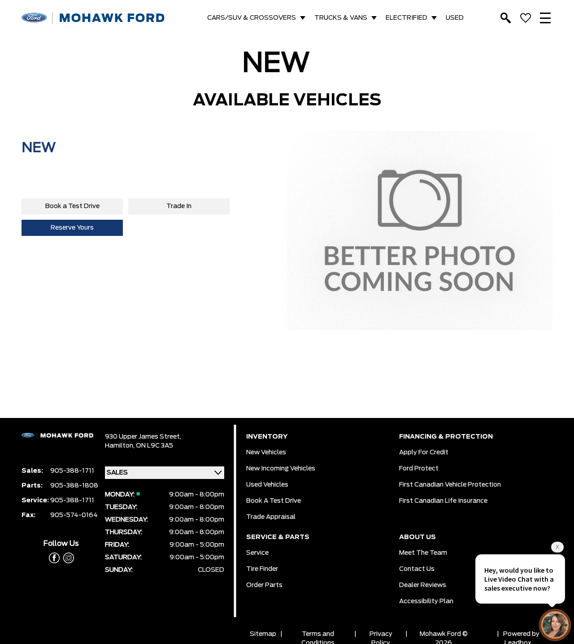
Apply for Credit (423, 452)
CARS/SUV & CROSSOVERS (251, 18)
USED (455, 18)
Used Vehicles (267, 485)
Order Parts (264, 585)
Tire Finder (262, 569)
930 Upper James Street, (143, 437)
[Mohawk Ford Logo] (93, 18)
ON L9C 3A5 (154, 446)
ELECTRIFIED (406, 18)
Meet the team (423, 553)
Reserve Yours (72, 228)
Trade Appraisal (271, 517)
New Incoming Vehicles (280, 469)
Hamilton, (120, 446)
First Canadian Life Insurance (443, 501)
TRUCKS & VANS (340, 18)
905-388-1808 (74, 486)
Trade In (178, 206)
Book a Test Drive (72, 206)
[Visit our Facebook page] (54, 558)
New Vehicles (266, 452)
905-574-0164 (74, 515)
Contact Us (417, 569)
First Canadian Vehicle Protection (450, 485)
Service (257, 553)
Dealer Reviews (422, 585)
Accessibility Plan (426, 601)
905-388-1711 (72, 471)
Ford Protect (419, 469)
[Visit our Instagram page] (67, 558)
